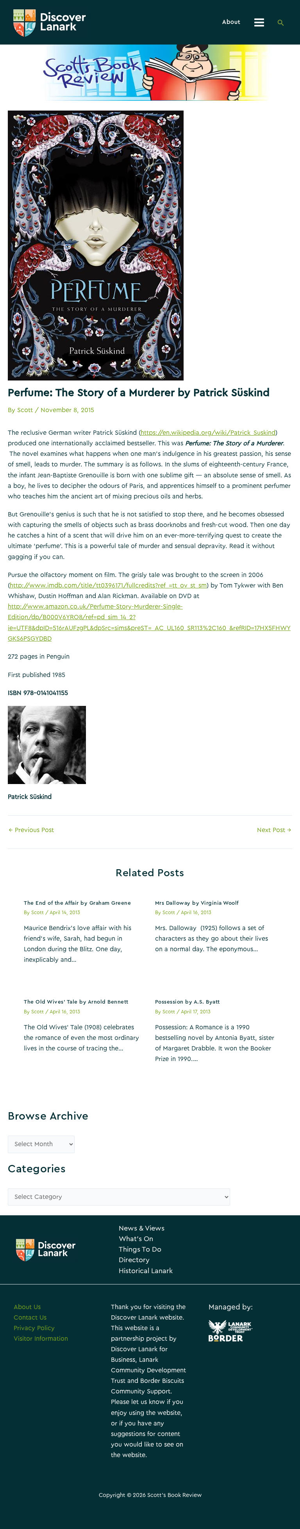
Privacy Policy (34, 1328)
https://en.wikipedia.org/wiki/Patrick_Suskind (208, 433)
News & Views (141, 1228)
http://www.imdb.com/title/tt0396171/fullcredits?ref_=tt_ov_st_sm (108, 585)
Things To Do (140, 1249)
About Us (27, 1307)
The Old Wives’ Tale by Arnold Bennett (76, 1002)
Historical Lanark (146, 1271)
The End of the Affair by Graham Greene (77, 903)
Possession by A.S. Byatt (187, 1002)
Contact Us (30, 1318)
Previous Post (31, 830)
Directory (134, 1260)
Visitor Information (41, 1339)
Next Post (274, 830)
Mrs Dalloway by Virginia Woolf (197, 903)
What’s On (136, 1239)
